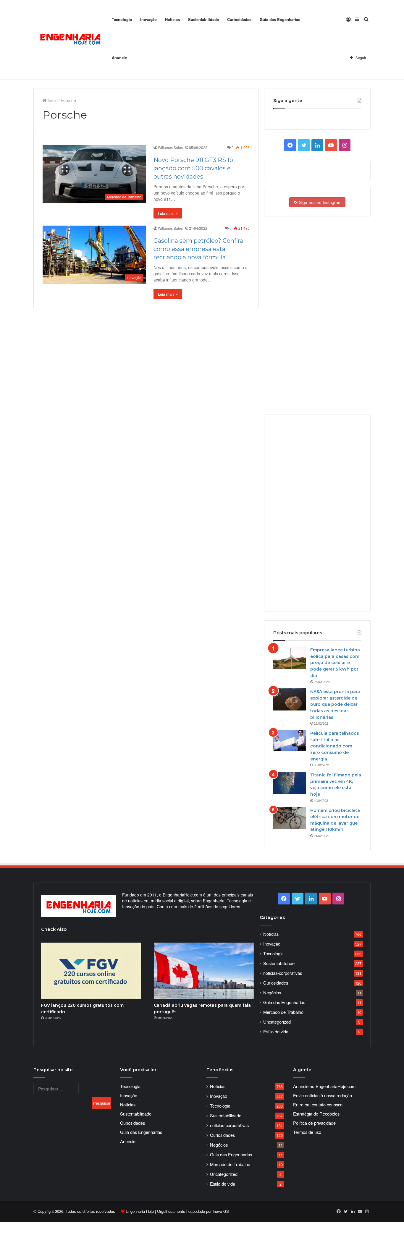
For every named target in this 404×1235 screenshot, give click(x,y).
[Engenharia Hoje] (70, 40)
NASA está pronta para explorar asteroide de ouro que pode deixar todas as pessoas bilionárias (335, 704)
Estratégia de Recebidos (316, 1114)
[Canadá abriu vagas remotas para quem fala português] (204, 971)
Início (52, 100)
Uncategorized (277, 1022)
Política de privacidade (314, 1123)
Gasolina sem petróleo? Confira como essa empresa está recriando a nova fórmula (198, 249)
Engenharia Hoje (140, 1211)
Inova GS (221, 1211)
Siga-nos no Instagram (320, 202)
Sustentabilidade (203, 19)
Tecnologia (122, 19)
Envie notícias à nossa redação (322, 1095)
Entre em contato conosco (317, 1104)
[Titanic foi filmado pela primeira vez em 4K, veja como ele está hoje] (289, 783)
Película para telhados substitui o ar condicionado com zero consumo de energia (334, 746)
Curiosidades (239, 19)
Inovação (148, 19)
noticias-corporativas (282, 973)
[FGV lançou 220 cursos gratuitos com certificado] (91, 971)
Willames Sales (170, 147)
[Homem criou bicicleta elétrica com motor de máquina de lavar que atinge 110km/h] (289, 818)
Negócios (272, 992)
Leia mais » (168, 213)
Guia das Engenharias (280, 19)
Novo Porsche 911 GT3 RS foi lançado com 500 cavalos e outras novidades (194, 168)
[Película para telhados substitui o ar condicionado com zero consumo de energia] (289, 740)
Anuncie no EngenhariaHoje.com (324, 1086)
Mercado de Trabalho (283, 1012)
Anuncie (119, 57)
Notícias (172, 19)
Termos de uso (307, 1132)
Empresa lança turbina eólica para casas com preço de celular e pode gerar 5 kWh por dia (335, 662)
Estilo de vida (275, 1031)
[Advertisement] (317, 512)
